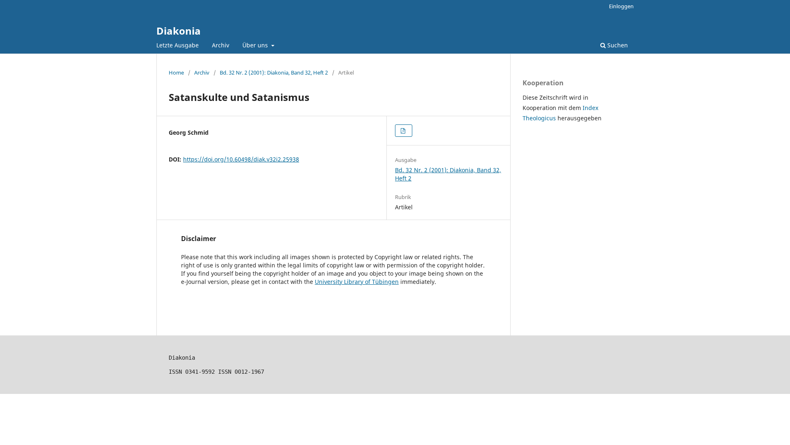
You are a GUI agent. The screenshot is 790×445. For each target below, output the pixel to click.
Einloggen (621, 6)
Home (176, 72)
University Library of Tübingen (357, 282)
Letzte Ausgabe (177, 45)
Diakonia (178, 30)
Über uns (256, 45)
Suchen (617, 45)
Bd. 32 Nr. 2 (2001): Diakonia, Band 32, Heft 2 (274, 72)
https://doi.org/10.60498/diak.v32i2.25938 (241, 159)
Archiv (220, 45)
